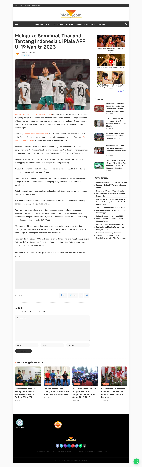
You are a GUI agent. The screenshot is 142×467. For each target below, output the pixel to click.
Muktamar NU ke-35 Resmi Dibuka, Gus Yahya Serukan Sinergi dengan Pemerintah (110, 193)
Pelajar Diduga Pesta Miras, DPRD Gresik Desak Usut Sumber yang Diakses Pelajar (110, 218)
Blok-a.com (20, 114)
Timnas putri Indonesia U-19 (39, 114)
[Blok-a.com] (71, 14)
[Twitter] (24, 55)
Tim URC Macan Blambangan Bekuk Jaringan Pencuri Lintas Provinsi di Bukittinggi (110, 210)
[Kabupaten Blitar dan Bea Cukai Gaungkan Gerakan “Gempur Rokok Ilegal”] (99, 150)
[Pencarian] (126, 24)
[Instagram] (65, 446)
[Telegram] (28, 55)
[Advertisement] (52, 275)
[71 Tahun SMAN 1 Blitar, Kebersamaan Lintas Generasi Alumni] (99, 137)
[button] (136, 461)
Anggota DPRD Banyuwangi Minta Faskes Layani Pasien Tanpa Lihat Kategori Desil (110, 227)
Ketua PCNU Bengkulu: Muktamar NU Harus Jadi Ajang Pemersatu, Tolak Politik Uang (111, 201)
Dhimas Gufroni (32, 52)
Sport (19, 383)
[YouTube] (73, 446)
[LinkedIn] (69, 446)
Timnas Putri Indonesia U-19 (35, 134)
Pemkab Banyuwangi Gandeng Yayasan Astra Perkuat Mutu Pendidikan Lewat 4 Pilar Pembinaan (111, 235)
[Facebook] (22, 55)
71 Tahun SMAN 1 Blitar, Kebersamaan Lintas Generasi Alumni (115, 135)
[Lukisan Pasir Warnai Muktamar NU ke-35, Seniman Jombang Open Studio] (99, 123)
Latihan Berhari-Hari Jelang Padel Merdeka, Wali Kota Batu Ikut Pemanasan (56, 392)
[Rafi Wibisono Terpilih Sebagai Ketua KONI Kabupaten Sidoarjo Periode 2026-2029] (28, 376)
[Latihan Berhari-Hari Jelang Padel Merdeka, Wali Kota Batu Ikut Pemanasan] (57, 376)
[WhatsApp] (26, 55)
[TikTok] (84, 446)
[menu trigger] (17, 24)
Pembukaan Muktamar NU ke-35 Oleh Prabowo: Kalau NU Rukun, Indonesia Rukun (111, 185)
